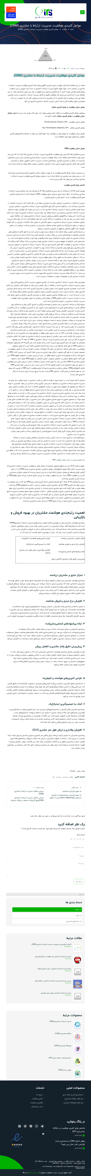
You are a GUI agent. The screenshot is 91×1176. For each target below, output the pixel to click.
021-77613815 (47, 1166)
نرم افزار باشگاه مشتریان (73, 1099)
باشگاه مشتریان (12, 9)
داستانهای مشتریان (72, 921)
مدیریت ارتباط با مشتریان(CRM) (60, 1021)
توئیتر (58, 777)
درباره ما (39, 1095)
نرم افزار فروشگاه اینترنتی (73, 1102)
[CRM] (42, 1126)
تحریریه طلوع (75, 68)
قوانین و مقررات (36, 1102)
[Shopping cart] (4, 12)
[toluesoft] (37, 1126)
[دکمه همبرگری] (82, 12)
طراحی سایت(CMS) (64, 1070)
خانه (72, 29)
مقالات (64, 29)
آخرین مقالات (37, 1099)
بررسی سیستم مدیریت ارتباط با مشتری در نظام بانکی (53, 981)
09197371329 (80, 1168)
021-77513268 (69, 1166)
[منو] (43, 11)
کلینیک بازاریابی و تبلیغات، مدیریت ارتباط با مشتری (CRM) (51, 944)
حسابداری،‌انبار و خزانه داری (73, 1095)
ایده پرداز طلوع (33, 1172)
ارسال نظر (79, 881)
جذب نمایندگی (37, 1106)
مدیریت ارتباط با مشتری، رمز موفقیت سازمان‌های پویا (53, 956)
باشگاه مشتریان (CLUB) (63, 1033)
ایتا (53, 777)
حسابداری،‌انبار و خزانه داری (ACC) (60, 1058)
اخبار (77, 915)
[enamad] (17, 1140)
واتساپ (65, 777)
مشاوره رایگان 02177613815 (11, 15)
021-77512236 (58, 1166)
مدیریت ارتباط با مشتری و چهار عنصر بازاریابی (56, 993)
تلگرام (71, 777)
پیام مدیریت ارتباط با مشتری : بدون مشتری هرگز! (54, 968)
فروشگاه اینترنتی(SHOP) (62, 1045)
